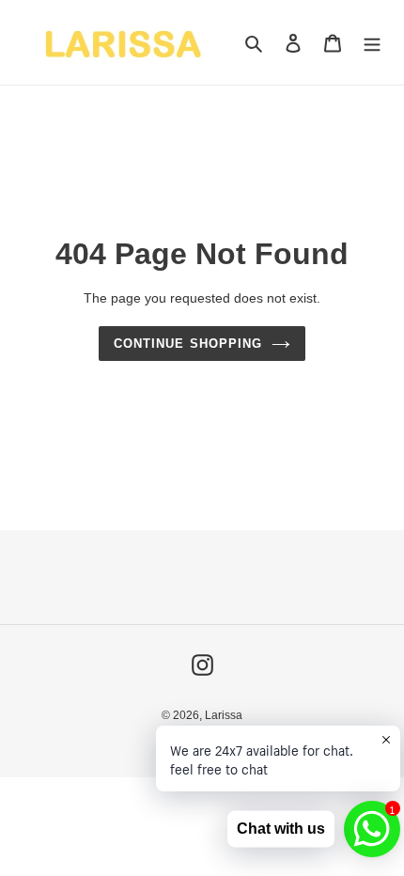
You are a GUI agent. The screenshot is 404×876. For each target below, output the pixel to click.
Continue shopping (188, 343)
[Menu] (372, 43)
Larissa (223, 715)
